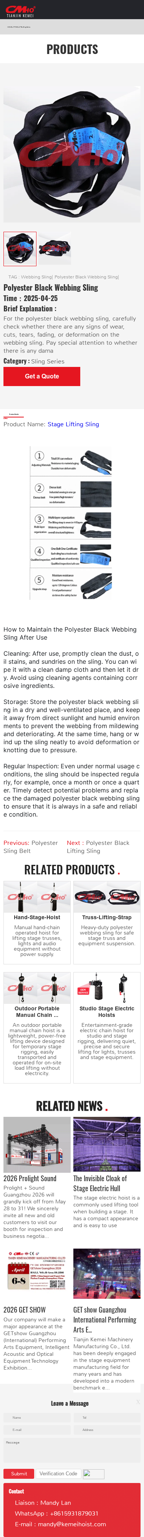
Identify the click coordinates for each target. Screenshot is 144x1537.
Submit (19, 1473)
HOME (9, 27)
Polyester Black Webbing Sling (86, 277)
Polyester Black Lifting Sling (98, 847)
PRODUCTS (17, 27)
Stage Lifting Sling (73, 424)
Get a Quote (42, 376)
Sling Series (26, 27)
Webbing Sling (36, 277)
